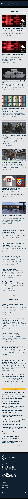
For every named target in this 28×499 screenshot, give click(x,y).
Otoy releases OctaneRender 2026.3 (13, 28)
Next (14, 295)
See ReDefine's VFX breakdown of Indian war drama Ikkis (13, 407)
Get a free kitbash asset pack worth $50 (13, 81)
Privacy (5, 488)
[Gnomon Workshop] (9, 475)
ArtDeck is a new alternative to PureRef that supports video (12, 402)
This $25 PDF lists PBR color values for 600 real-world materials (13, 109)
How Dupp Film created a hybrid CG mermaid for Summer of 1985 (13, 420)
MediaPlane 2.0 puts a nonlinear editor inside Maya (12, 442)
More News (14, 389)
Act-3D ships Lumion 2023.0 (11, 256)
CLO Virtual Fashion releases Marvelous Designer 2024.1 (11, 188)
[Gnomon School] (9, 468)
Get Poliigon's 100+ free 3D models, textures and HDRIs (13, 231)
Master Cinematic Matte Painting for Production (13, 305)
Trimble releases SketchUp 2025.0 (13, 162)
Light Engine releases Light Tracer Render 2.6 (13, 244)
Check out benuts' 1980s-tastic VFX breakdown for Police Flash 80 (13, 397)
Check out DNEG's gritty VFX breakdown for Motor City (11, 437)
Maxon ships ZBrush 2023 (10, 269)
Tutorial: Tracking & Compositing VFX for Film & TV (12, 416)
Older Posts (22, 446)
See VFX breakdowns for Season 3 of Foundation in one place (14, 319)
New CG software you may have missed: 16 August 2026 (12, 411)
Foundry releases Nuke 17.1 (10, 333)
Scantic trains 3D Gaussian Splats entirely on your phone (12, 361)
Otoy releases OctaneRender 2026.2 (13, 54)
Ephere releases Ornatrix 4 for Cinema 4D (12, 432)
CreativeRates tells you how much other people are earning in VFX (13, 393)
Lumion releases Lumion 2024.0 (12, 215)
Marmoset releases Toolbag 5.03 (12, 424)
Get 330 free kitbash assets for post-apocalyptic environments (14, 136)
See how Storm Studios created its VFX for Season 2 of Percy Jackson (13, 375)
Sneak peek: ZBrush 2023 (10, 282)
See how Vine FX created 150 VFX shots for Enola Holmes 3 (12, 346)
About (4, 482)
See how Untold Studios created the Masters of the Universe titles (14, 428)
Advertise (5, 486)
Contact (5, 484)
